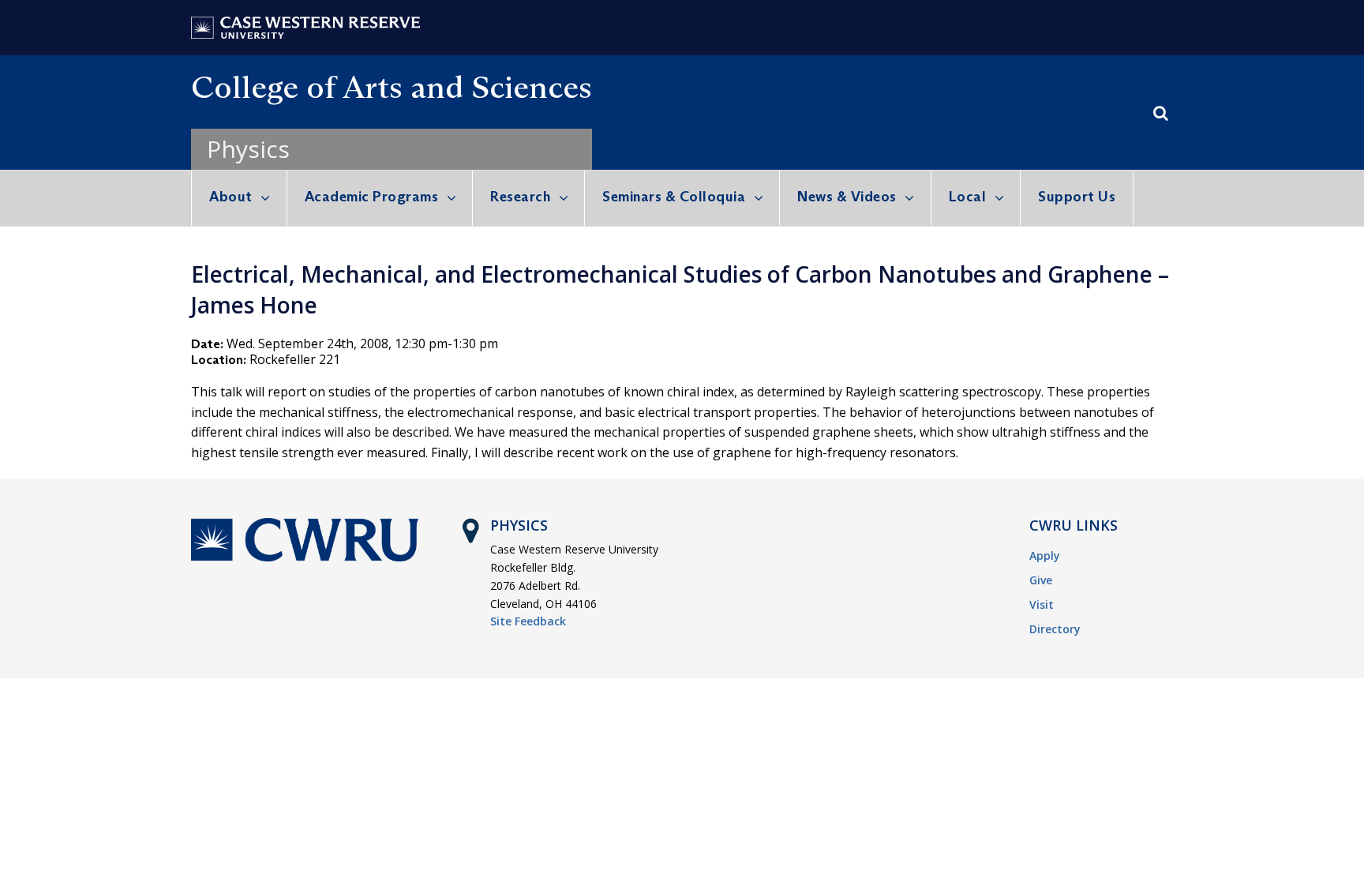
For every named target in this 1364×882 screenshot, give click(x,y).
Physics (248, 149)
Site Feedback (528, 621)
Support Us (1076, 196)
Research (520, 196)
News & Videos (847, 196)
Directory (1055, 628)
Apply (1044, 555)
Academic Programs (372, 196)
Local (968, 196)
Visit (1041, 604)
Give (1040, 579)
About (231, 196)
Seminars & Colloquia (673, 196)
